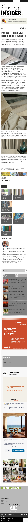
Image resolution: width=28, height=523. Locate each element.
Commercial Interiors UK (7, 0)
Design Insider (17, 0)
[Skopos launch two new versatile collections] (6, 228)
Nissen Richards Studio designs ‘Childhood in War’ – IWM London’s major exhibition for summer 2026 (17, 281)
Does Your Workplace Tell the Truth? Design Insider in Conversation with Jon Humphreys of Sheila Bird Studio (17, 289)
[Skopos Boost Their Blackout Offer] (18, 192)
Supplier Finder (24, 0)
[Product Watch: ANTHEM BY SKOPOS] (6, 192)
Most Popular (5, 275)
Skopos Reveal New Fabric (17, 220)
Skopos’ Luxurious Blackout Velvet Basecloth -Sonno (6, 209)
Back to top (23, 514)
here (17, 170)
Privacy (10, 514)
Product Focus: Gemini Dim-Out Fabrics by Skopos (13, 34)
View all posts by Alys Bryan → (10, 262)
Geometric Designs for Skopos (6, 220)
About (4, 360)
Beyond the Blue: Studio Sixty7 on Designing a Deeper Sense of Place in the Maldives (17, 311)
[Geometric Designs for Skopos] (6, 216)
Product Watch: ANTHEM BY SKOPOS (5, 197)
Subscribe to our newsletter (11, 488)
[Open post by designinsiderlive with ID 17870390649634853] (15, 425)
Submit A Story (6, 362)
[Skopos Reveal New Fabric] (18, 216)
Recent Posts (16, 275)
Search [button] (26, 28)
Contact (5, 365)
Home (2, 514)
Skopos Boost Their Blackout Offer (17, 197)
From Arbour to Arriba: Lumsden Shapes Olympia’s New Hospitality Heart (17, 303)
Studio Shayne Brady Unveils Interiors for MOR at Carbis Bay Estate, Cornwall (17, 296)
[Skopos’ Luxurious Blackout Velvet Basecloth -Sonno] (6, 204)
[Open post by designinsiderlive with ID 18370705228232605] (15, 389)
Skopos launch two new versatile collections (6, 233)
